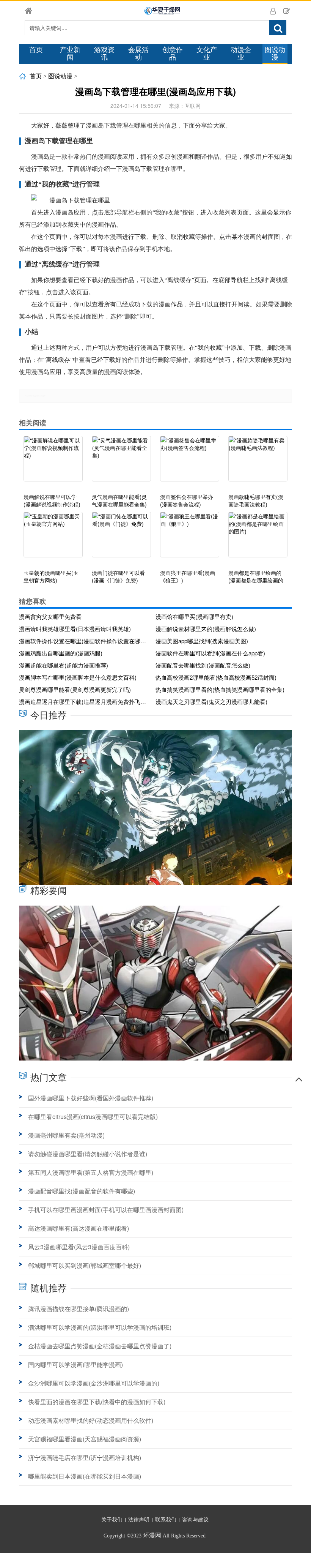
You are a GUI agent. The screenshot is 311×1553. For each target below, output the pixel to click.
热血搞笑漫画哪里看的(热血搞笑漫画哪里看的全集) (220, 689)
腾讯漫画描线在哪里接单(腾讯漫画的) (78, 1308)
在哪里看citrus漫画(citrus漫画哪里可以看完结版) (93, 1116)
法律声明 (138, 1520)
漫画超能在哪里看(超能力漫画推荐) (63, 665)
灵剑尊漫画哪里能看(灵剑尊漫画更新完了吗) (75, 689)
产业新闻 (70, 53)
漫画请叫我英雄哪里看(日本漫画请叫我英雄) (75, 629)
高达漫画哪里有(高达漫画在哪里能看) (78, 1228)
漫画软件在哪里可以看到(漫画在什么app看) (210, 653)
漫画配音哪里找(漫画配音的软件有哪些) (81, 1191)
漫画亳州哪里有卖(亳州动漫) (66, 1135)
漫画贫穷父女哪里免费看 (50, 616)
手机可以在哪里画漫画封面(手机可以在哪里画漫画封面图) (106, 1209)
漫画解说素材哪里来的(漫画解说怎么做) (206, 629)
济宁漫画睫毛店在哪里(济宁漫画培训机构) (84, 1457)
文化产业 (206, 53)
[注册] (286, 10)
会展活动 (138, 53)
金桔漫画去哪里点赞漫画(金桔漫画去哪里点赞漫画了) (99, 1346)
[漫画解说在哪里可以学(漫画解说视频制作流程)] (53, 462)
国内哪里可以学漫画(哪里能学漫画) (75, 1364)
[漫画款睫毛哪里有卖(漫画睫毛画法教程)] (257, 462)
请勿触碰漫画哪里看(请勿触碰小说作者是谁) (87, 1153)
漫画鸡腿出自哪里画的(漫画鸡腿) (60, 653)
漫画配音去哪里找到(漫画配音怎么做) (203, 665)
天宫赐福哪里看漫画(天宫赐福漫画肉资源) (84, 1439)
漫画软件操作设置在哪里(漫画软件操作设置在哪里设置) (84, 641)
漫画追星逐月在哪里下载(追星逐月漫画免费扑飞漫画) (84, 701)
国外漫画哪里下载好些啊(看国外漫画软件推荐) (90, 1098)
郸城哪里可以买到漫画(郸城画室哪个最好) (84, 1265)
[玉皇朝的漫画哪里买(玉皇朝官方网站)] (53, 538)
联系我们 (165, 1520)
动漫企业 (241, 53)
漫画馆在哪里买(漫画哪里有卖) (194, 616)
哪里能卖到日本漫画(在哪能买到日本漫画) (84, 1476)
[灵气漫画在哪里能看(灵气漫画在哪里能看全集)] (121, 462)
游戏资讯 (104, 53)
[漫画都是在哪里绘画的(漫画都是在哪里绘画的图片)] (257, 538)
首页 (36, 50)
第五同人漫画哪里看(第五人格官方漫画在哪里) (90, 1172)
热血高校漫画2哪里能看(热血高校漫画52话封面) (216, 677)
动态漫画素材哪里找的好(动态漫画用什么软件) (90, 1420)
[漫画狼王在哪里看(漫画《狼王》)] (189, 538)
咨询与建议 (195, 1520)
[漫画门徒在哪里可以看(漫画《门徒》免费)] (121, 538)
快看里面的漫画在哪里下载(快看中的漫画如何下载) (96, 1401)
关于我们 (112, 1520)
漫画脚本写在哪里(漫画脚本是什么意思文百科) (78, 677)
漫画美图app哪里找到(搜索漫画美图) (202, 641)
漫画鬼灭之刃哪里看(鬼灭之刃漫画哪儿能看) (211, 701)
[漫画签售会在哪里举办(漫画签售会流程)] (189, 462)
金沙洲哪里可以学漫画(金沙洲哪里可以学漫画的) (93, 1383)
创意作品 (172, 53)
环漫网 (152, 1535)
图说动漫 (275, 53)
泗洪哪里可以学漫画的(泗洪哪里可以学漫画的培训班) (99, 1327)
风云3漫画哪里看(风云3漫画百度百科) (79, 1246)
